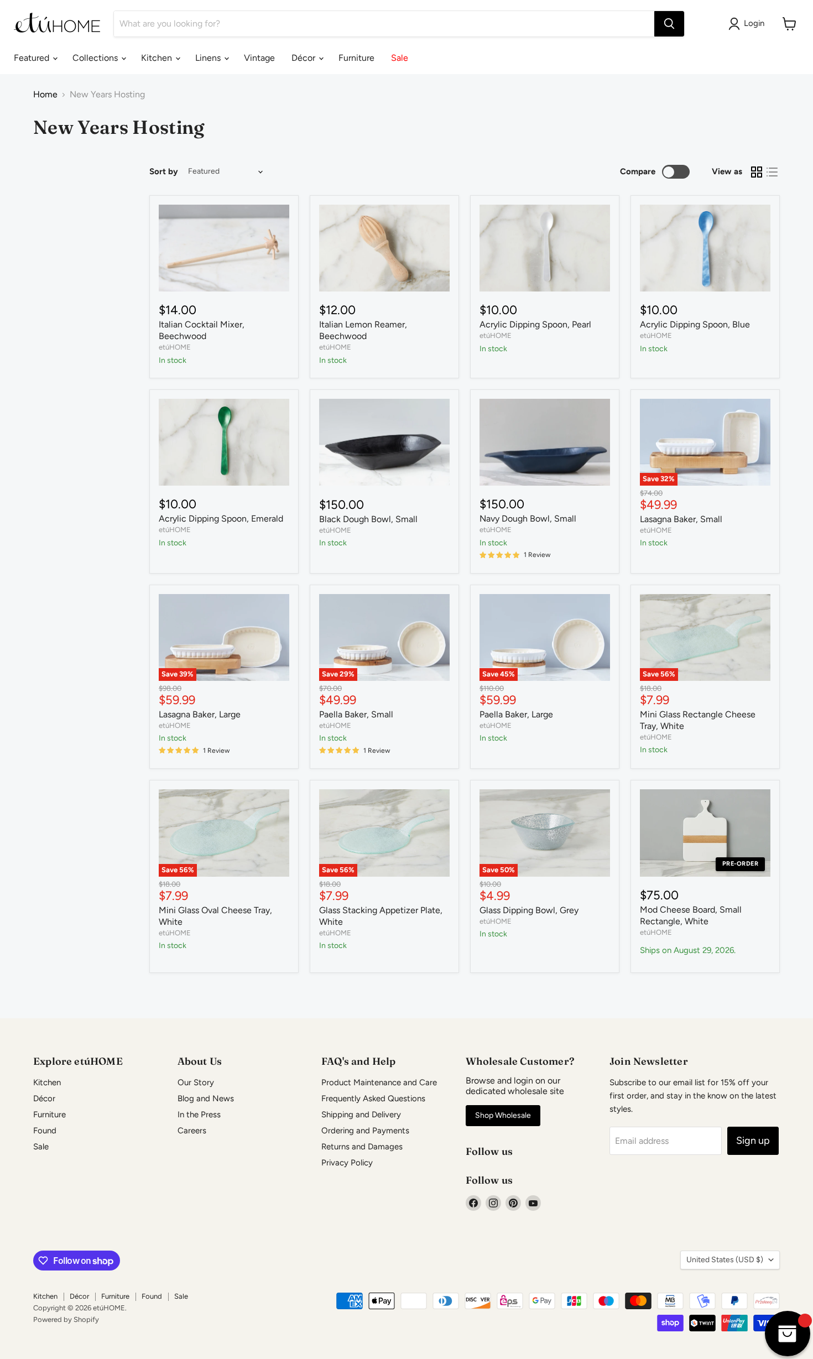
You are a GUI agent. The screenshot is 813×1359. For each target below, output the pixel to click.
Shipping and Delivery (361, 1115)
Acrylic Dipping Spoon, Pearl (535, 324)
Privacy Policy (347, 1163)
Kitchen (157, 58)
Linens (209, 58)
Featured (32, 58)
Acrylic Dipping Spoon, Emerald (221, 518)
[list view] (772, 172)
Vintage (259, 58)
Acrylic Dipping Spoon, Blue (695, 324)
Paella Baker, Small (356, 714)
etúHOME (175, 347)
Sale (399, 58)
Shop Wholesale (503, 1115)
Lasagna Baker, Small (681, 519)
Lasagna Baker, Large (200, 714)
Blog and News (206, 1098)
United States (724, 1259)
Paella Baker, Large (516, 714)
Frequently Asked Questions (373, 1098)
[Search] (669, 24)
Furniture (356, 58)
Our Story (196, 1082)
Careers (192, 1131)
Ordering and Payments (365, 1131)
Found (44, 1131)
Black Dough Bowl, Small (368, 519)
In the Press (199, 1115)
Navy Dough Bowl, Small (528, 518)
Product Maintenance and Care (379, 1082)
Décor (304, 58)
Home (45, 95)
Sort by (163, 171)
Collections (96, 58)
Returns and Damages (362, 1147)
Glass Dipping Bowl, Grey (529, 910)
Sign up (753, 1140)
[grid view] (756, 172)
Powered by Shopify (66, 1319)
